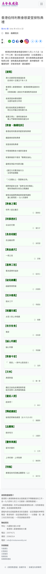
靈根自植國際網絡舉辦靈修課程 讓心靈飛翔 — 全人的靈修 (18, 196)
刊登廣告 (4, 548)
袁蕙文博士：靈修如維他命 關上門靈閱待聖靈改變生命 (17, 118)
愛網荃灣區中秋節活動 (15, 164)
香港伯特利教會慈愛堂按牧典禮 (18, 131)
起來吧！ (9, 402)
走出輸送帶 (10, 240)
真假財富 (9, 378)
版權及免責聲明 (35, 567)
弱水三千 (9, 301)
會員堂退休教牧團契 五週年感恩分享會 (14, 100)
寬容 (7, 332)
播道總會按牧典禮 (13, 138)
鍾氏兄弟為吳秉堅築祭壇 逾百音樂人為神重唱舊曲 (15, 389)
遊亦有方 (9, 433)
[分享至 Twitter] (21, 41)
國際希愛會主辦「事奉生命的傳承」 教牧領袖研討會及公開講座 (20, 187)
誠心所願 (9, 347)
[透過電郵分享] (13, 41)
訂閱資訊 (4, 551)
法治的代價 (10, 225)
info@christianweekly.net (16, 540)
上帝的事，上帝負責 (14, 458)
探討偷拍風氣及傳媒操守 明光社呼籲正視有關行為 (16, 109)
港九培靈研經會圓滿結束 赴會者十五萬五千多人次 (16, 79)
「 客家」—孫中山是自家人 (17, 363)
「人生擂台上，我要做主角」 (17, 179)
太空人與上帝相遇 (13, 317)
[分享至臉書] (17, 41)
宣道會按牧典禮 (12, 144)
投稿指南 (4, 556)
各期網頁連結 (6, 559)
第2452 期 (4, 29)
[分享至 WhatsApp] (9, 41)
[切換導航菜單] (41, 4)
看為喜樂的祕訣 (12, 271)
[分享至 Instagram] (26, 41)
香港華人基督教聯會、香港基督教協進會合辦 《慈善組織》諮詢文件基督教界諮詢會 (23, 89)
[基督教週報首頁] (10, 4)
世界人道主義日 (12, 210)
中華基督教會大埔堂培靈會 (16, 151)
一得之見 (9, 256)
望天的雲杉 (10, 448)
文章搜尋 (4, 554)
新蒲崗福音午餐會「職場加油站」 (19, 157)
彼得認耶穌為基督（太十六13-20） (19, 417)
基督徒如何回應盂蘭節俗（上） (18, 473)
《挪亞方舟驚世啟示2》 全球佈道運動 (15, 172)
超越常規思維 (11, 286)
